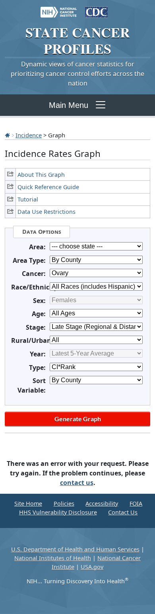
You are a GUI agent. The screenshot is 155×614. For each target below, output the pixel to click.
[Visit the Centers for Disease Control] (96, 8)
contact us (76, 482)
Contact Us (123, 512)
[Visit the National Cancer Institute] (59, 8)
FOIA (136, 503)
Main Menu (68, 105)
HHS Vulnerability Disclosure (58, 512)
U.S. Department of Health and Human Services (75, 549)
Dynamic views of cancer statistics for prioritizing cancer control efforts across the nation (77, 74)
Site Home (28, 503)
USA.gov (92, 567)
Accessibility (101, 503)
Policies (64, 503)
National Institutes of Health (52, 558)
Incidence (28, 135)
